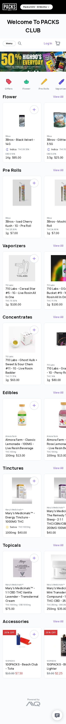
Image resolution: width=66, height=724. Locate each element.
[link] (8, 84)
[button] (58, 43)
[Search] (20, 43)
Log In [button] (48, 43)
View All (58, 97)
